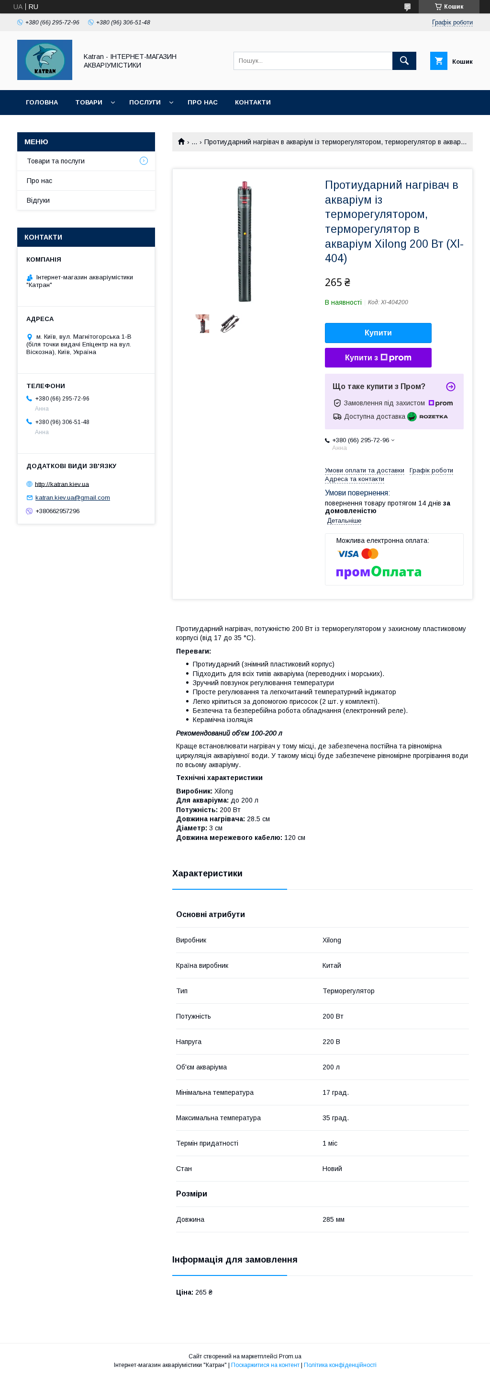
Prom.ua (290, 1356)
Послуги (145, 102)
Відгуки (38, 200)
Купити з (361, 358)
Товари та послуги (56, 161)
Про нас (203, 102)
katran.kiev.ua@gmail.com (72, 497)
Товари (88, 102)
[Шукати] (404, 61)
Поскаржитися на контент (265, 1365)
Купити (378, 333)
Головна (42, 102)
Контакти (253, 102)
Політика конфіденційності (340, 1365)
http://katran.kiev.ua (62, 483)
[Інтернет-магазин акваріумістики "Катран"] (44, 77)
